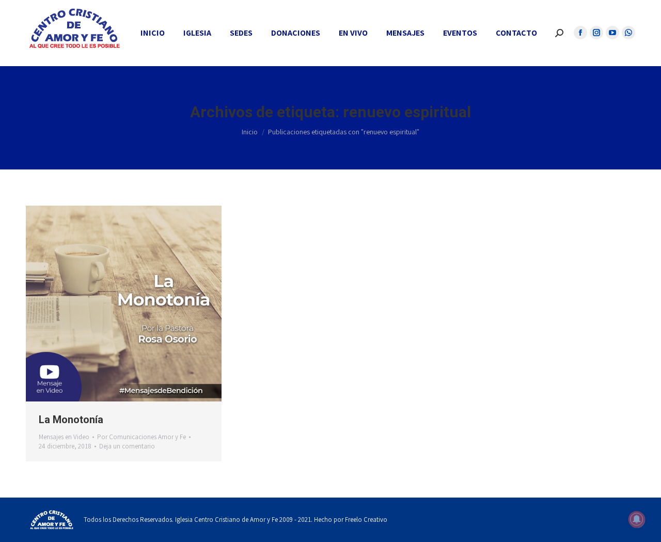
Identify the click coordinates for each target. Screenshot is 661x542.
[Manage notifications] (636, 519)
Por (141, 436)
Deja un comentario (127, 446)
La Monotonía (71, 419)
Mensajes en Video (64, 436)
